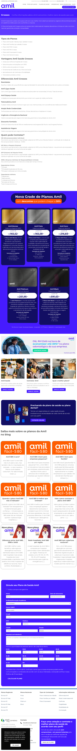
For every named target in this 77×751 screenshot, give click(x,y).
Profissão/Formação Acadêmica (16, 600)
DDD (8, 621)
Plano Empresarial (45, 701)
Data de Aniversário (56, 593)
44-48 (41, 656)
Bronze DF (4, 707)
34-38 (7, 656)
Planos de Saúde (44, 4)
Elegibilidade (63, 704)
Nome (8, 593)
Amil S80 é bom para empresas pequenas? (38, 458)
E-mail (8, 614)
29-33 (57, 649)
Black (22, 704)
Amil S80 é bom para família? (64, 458)
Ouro (22, 698)
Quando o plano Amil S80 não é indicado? (12, 500)
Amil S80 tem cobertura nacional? (64, 541)
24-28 (41, 649)
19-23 (24, 649)
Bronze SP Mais (5, 698)
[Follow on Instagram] (66, 1)
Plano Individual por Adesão (48, 695)
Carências (62, 701)
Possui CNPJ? (10, 607)
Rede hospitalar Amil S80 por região (38, 541)
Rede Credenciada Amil (66, 698)
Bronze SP (4, 695)
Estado (41, 627)
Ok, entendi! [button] (15, 745)
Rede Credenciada (65, 4)
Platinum (23, 701)
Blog (73, 4)
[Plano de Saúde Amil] (7, 6)
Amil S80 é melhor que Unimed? (38, 500)
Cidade (8, 627)
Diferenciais (55, 4)
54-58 (8, 662)
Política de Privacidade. (14, 674)
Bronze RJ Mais (5, 704)
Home (24, 4)
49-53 (57, 656)
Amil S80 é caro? (13, 457)
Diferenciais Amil (64, 695)
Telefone (26, 621)
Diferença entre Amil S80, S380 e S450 (12, 541)
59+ (24, 662)
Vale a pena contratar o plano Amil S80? (64, 500)
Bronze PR (4, 710)
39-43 (24, 656)
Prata (22, 695)
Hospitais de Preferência (14, 634)
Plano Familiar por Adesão (47, 698)
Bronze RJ (4, 701)
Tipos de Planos (32, 4)
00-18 (7, 649)
